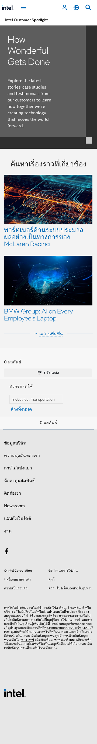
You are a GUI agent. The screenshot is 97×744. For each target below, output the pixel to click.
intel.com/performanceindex (71, 624)
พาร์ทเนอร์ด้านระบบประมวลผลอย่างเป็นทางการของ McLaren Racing (44, 236)
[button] (48, 242)
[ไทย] (76, 7)
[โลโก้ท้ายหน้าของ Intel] (15, 692)
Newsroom (14, 506)
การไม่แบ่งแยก (18, 468)
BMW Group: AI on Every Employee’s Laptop (38, 314)
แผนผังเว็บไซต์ (17, 518)
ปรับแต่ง (51, 372)
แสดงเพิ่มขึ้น (51, 334)
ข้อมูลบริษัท (15, 443)
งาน (8, 531)
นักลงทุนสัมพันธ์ (19, 480)
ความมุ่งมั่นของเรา (22, 455)
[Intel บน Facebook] (6, 552)
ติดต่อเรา (12, 493)
